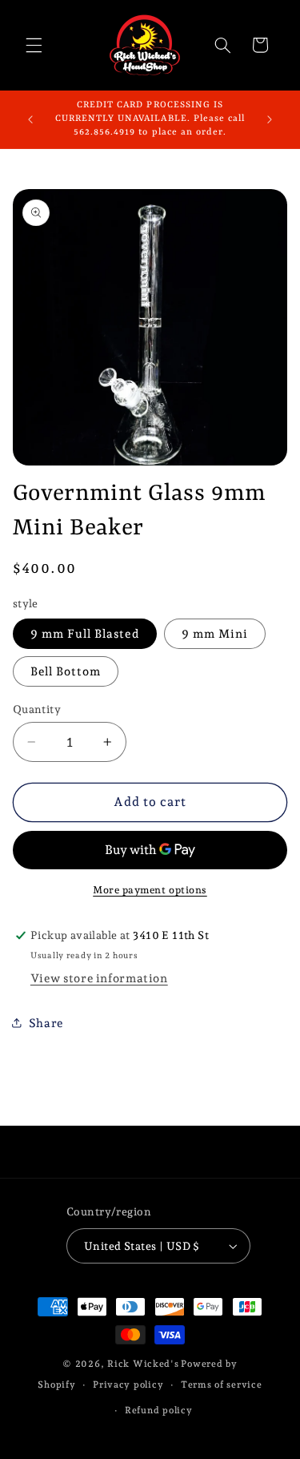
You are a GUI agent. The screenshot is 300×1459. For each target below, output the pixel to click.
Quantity (37, 709)
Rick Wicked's (143, 1363)
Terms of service (221, 1384)
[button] (33, 44)
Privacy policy (128, 1384)
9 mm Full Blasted (84, 633)
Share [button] (46, 1023)
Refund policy (159, 1410)
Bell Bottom (66, 671)
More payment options (150, 890)
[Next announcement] (269, 119)
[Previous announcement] (30, 119)
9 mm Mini (215, 633)
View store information (99, 978)
